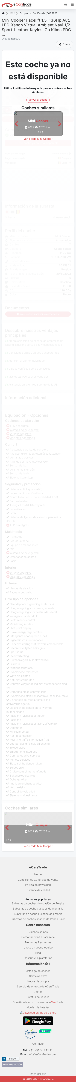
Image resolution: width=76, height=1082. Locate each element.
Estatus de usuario (38, 997)
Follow (12, 1058)
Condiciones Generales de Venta (38, 879)
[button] (16, 124)
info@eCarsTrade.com (42, 1054)
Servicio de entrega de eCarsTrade (38, 986)
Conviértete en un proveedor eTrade (38, 1002)
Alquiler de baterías (38, 1007)
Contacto (38, 1043)
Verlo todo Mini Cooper (38, 138)
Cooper (24, 13)
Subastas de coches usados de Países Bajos (38, 919)
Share (66, 44)
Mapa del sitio (38, 1074)
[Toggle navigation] (72, 5)
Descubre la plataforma (38, 958)
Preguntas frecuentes (38, 942)
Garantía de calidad (38, 890)
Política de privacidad (38, 884)
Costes (38, 991)
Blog (38, 952)
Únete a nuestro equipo (38, 947)
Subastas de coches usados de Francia (38, 914)
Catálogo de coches (38, 971)
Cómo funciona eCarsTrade (38, 937)
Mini (12, 13)
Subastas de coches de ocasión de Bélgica (38, 903)
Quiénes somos (38, 932)
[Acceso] (66, 4)
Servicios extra (38, 976)
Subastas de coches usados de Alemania (38, 908)
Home (38, 874)
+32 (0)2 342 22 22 (41, 1050)
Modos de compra (38, 981)
